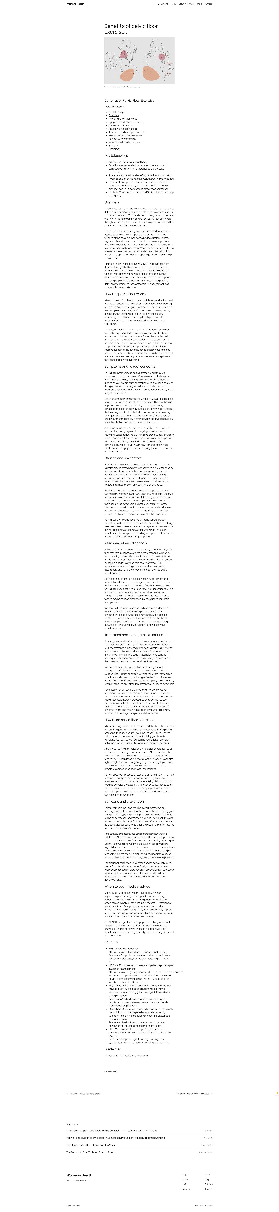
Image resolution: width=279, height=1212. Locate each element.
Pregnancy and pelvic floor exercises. (193, 1093)
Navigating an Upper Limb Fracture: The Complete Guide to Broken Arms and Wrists (111, 1130)
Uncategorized (135, 87)
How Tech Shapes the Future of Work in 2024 (90, 1145)
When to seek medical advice (124, 142)
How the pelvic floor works (123, 118)
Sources (113, 145)
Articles (126, 87)
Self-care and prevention (122, 138)
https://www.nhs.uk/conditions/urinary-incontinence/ (138, 952)
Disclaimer (114, 149)
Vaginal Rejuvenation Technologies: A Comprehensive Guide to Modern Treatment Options (115, 1137)
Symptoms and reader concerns (126, 122)
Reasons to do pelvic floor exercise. (85, 1093)
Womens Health (75, 3)
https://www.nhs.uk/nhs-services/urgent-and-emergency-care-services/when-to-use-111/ (140, 1032)
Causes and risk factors (121, 125)
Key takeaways (117, 112)
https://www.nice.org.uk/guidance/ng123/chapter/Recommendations (146, 972)
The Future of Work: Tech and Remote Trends (90, 1152)
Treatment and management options (129, 132)
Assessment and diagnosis (123, 128)
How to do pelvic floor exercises (126, 135)
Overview (114, 115)
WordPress (209, 1205)
